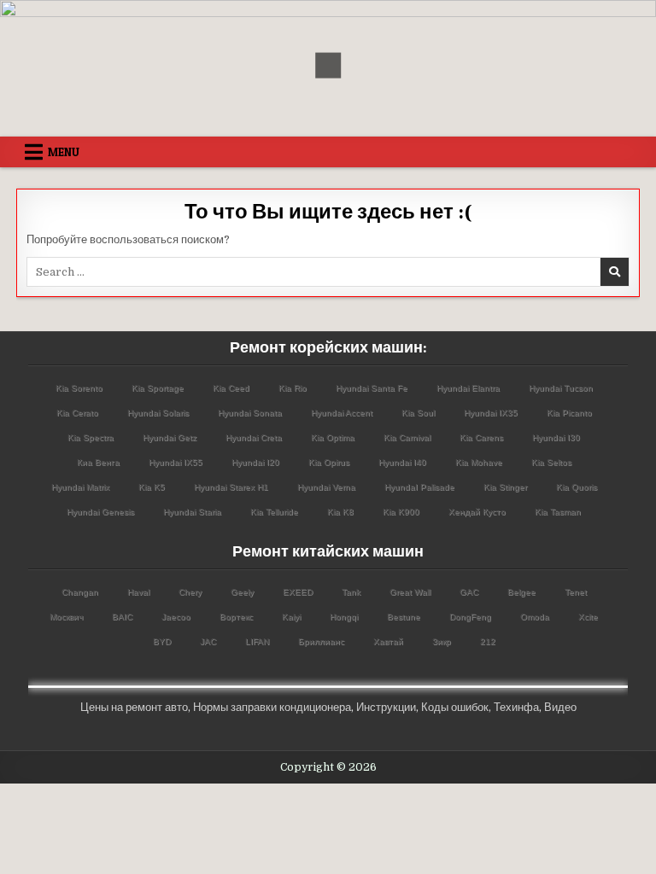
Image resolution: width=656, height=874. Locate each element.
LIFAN (257, 641)
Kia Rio (292, 388)
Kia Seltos (551, 462)
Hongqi (344, 616)
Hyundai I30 (556, 437)
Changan (80, 592)
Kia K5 (151, 487)
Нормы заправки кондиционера (272, 707)
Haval (138, 592)
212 (487, 641)
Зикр (441, 641)
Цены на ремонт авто (134, 707)
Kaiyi (291, 616)
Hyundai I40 (402, 462)
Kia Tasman (558, 511)
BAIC (122, 616)
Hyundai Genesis (100, 511)
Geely (242, 592)
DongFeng (470, 616)
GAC (469, 592)
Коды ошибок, (456, 707)
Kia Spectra (90, 437)
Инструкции (386, 707)
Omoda (534, 616)
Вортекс (236, 616)
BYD (162, 641)
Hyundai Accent (341, 412)
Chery (190, 592)
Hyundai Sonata (250, 412)
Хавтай (388, 641)
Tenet (576, 592)
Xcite (588, 616)
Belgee (521, 592)
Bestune (403, 616)
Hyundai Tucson (561, 388)
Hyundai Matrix (80, 487)
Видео (560, 707)
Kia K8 (340, 511)
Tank (351, 592)
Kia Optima (332, 437)
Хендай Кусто (477, 511)
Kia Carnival (407, 437)
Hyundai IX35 (491, 412)
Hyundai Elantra (468, 388)
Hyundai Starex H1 (231, 487)
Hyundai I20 (255, 462)
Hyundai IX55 (175, 462)
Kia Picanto (569, 412)
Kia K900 (401, 511)
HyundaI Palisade (419, 487)
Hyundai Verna (326, 487)
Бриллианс (321, 641)
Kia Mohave (478, 462)
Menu (63, 152)
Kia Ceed (231, 388)
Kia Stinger (505, 487)
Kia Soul (418, 412)
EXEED (298, 592)
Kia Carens (481, 437)
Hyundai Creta (254, 437)
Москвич (66, 616)
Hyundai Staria (192, 511)
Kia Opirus (328, 462)
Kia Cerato (77, 412)
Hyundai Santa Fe (371, 388)
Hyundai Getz (169, 437)
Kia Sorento (79, 388)
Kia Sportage (158, 388)
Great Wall (410, 592)
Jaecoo (175, 616)
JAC (208, 641)
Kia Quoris (576, 487)
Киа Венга (98, 462)
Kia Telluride (274, 511)
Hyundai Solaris (158, 412)
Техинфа (516, 707)
